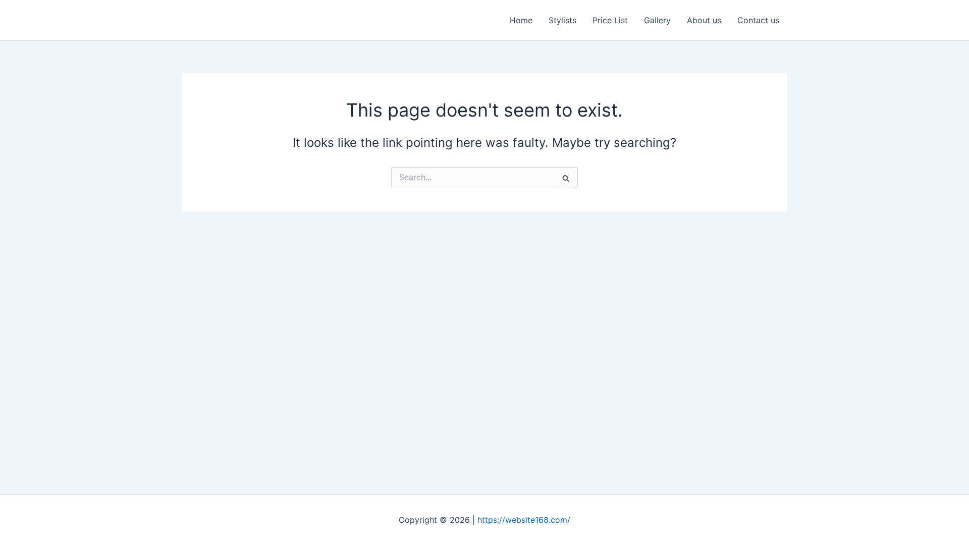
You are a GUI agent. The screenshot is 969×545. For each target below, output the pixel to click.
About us (704, 20)
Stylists (562, 20)
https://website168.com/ (523, 520)
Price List (610, 20)
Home (521, 20)
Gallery (657, 20)
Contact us (758, 20)
